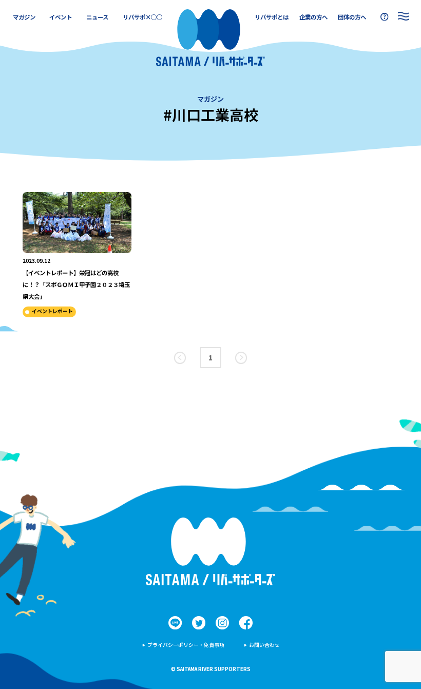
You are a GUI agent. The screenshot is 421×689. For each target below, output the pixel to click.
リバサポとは (272, 17)
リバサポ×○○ (142, 17)
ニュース (97, 17)
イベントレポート (52, 311)
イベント (60, 17)
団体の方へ (352, 17)
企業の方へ (313, 17)
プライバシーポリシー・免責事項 (185, 644)
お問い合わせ (264, 644)
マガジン (24, 17)
